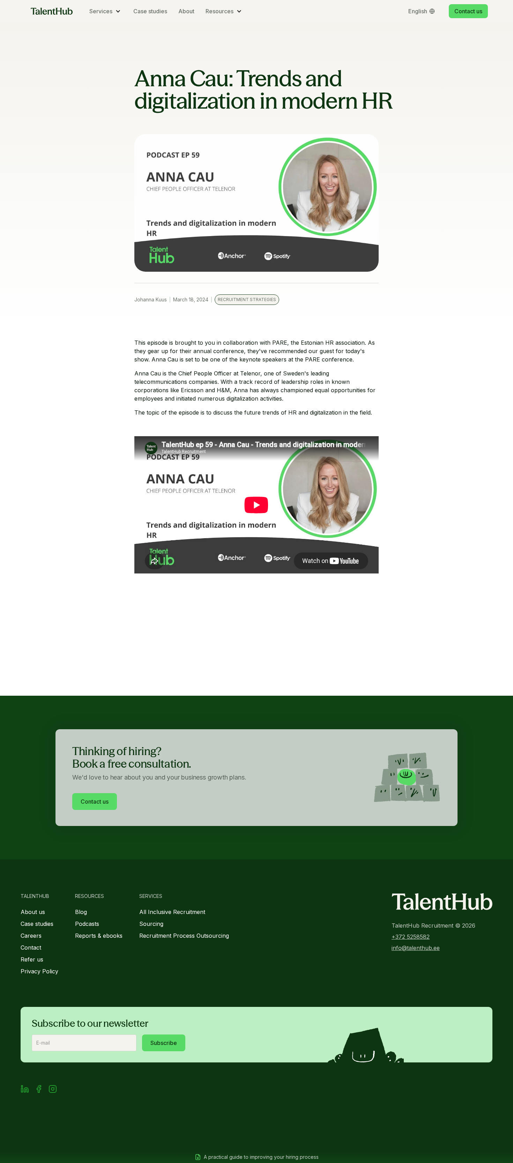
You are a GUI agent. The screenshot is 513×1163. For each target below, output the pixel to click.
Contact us (468, 11)
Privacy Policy (39, 971)
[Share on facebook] (39, 1090)
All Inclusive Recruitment (172, 911)
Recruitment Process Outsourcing (184, 935)
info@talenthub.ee (416, 947)
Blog (81, 911)
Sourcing (151, 923)
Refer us (32, 959)
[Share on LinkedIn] (25, 1090)
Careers (31, 935)
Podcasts (87, 923)
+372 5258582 (411, 936)
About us (33, 911)
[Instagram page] (53, 1090)
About (186, 11)
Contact (31, 947)
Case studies (150, 11)
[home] (52, 11)
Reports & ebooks (98, 935)
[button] (106, 11)
